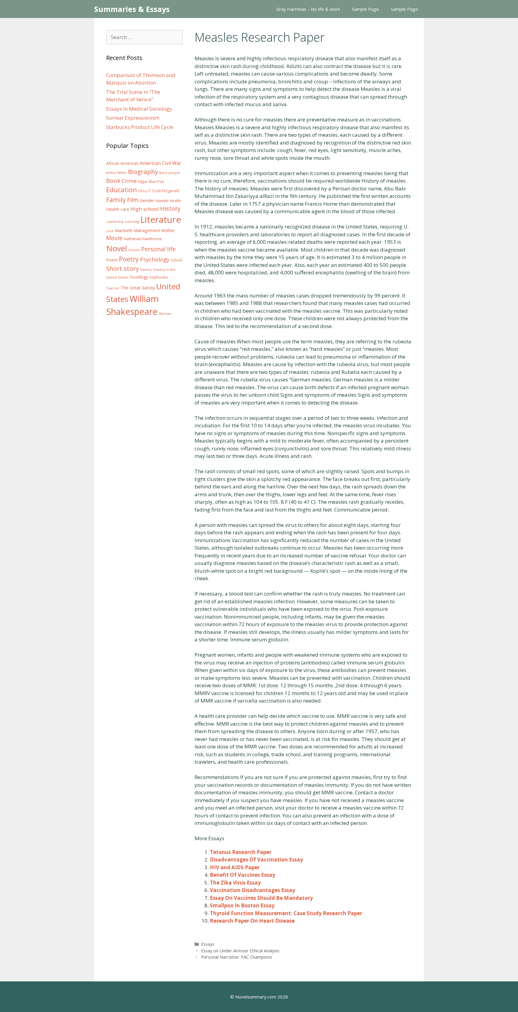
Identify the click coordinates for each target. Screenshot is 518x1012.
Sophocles (158, 277)
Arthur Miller (116, 172)
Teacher (113, 288)
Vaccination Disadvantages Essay (252, 890)
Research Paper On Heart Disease (252, 920)
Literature (160, 219)
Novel (116, 248)
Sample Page (365, 9)
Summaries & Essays (132, 9)
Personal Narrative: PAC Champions (236, 957)
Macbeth (123, 230)
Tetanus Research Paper (240, 852)
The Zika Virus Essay (235, 882)
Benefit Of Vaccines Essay (242, 874)
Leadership (115, 221)
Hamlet (162, 200)
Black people (169, 173)
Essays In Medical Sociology (139, 108)
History (170, 208)
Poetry (129, 259)
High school (144, 208)
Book (113, 181)
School (176, 260)
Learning (132, 221)
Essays (207, 944)
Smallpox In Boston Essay (242, 905)
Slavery (146, 269)
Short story (122, 268)
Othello (134, 250)
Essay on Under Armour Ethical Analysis (240, 951)
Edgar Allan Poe (151, 181)
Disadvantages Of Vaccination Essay (256, 859)
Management (147, 230)
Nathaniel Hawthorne (143, 238)
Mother (168, 230)
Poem (112, 260)
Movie (114, 238)
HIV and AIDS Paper (235, 867)
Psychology (154, 259)
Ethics (142, 191)
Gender (147, 200)
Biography (143, 171)
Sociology (139, 277)
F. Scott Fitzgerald (163, 190)
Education (121, 189)
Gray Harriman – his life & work (308, 9)
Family (116, 199)
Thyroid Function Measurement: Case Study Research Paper (286, 913)
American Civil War (160, 163)
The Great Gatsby (138, 288)
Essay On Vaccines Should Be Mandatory (261, 897)
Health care (117, 209)
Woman (165, 313)
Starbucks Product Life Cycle (139, 127)
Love (110, 231)
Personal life (158, 249)
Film (132, 200)
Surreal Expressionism (132, 117)
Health (175, 200)
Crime (129, 180)
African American (122, 163)
